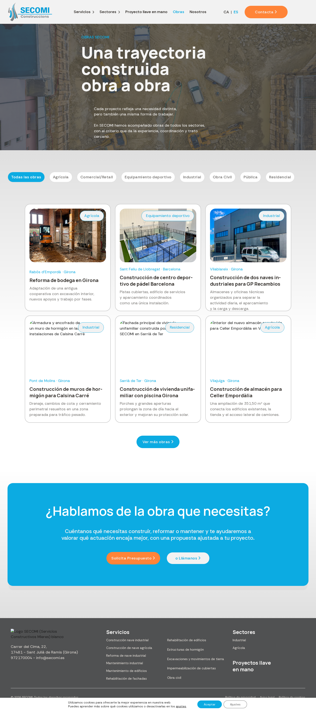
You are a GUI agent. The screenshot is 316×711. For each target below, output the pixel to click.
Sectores (108, 11)
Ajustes (235, 704)
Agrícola (239, 648)
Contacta (264, 12)
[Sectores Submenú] (119, 12)
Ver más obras (156, 441)
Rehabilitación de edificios (186, 640)
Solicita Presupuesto (131, 558)
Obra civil (174, 678)
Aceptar (209, 704)
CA (226, 12)
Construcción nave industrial (127, 640)
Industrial (239, 640)
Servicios (82, 11)
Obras (178, 11)
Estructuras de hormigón (185, 649)
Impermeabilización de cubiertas (191, 668)
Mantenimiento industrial (124, 663)
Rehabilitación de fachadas (126, 678)
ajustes (181, 706)
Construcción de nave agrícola (129, 648)
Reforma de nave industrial (126, 655)
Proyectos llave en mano (252, 666)
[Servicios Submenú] (93, 12)
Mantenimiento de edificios (126, 671)
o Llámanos (186, 558)
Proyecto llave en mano (146, 11)
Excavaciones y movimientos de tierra (195, 659)
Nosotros (198, 11)
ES (236, 12)
